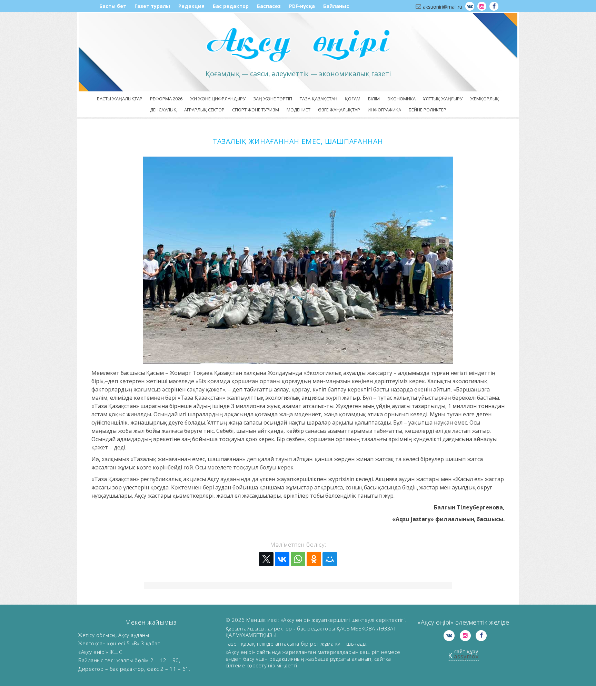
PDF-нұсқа (302, 6)
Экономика (401, 99)
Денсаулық (163, 110)
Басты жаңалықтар (119, 99)
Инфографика (384, 110)
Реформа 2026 (166, 99)
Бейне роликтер (427, 110)
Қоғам (352, 99)
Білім (374, 99)
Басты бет (112, 6)
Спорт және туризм (255, 110)
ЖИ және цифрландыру (218, 99)
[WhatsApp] (298, 559)
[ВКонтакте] (282, 559)
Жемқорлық (484, 99)
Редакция (191, 6)
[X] (266, 559)
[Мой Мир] (329, 559)
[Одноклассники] (314, 559)
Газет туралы (152, 6)
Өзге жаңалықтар (339, 110)
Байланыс (336, 6)
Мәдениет (298, 110)
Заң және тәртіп (272, 99)
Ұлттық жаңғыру (443, 99)
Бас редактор (231, 6)
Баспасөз (269, 6)
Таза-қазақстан (318, 99)
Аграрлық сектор (204, 110)
